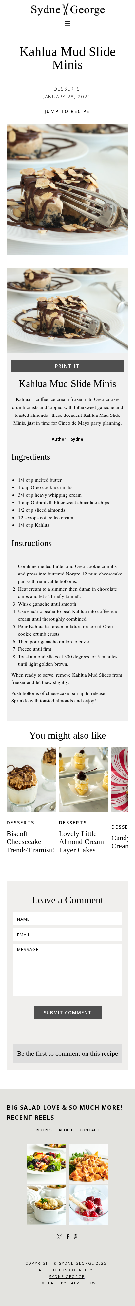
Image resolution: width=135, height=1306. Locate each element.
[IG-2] (46, 1205)
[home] (67, 9)
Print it (67, 366)
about (66, 1129)
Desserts (20, 823)
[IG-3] (88, 1205)
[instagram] (60, 1237)
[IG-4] (46, 1164)
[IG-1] (88, 1164)
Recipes (44, 1129)
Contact (90, 1129)
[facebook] (67, 1237)
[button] (67, 31)
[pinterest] (75, 1237)
